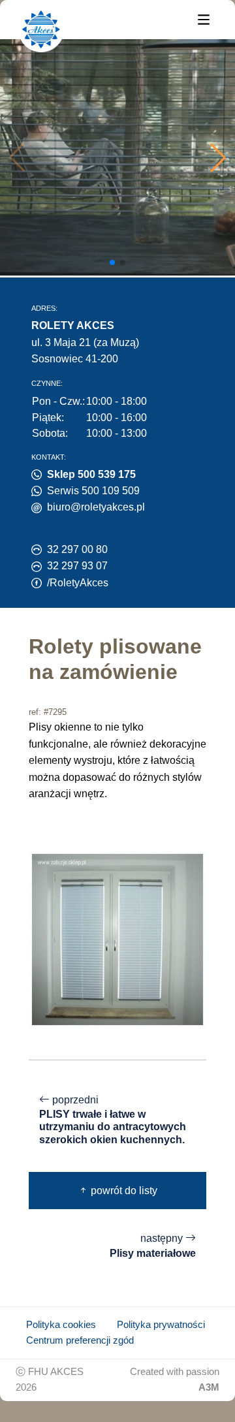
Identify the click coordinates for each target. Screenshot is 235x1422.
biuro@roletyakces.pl (96, 507)
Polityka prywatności (161, 1324)
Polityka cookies (61, 1324)
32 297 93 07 (77, 565)
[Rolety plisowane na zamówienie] (117, 938)
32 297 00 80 (77, 549)
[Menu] (204, 19)
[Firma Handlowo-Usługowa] (41, 29)
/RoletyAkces (77, 582)
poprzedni (112, 1119)
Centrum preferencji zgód (80, 1340)
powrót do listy (122, 1190)
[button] (218, 157)
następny (153, 1246)
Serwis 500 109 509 (93, 490)
